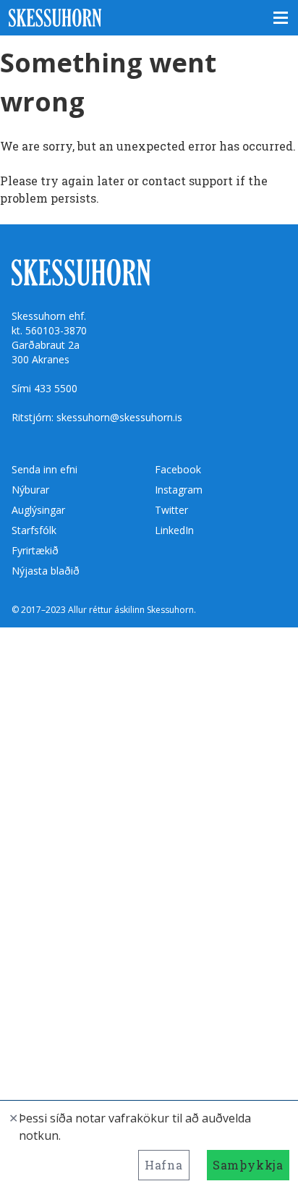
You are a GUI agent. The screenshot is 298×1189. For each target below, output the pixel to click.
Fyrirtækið (35, 550)
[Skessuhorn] (149, 18)
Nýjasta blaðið (46, 570)
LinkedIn (174, 530)
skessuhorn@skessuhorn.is (119, 417)
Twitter (171, 510)
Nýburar (30, 489)
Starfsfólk (34, 530)
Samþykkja (248, 1164)
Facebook (178, 469)
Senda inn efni (44, 469)
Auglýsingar (38, 510)
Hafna (164, 1164)
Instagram (179, 489)
